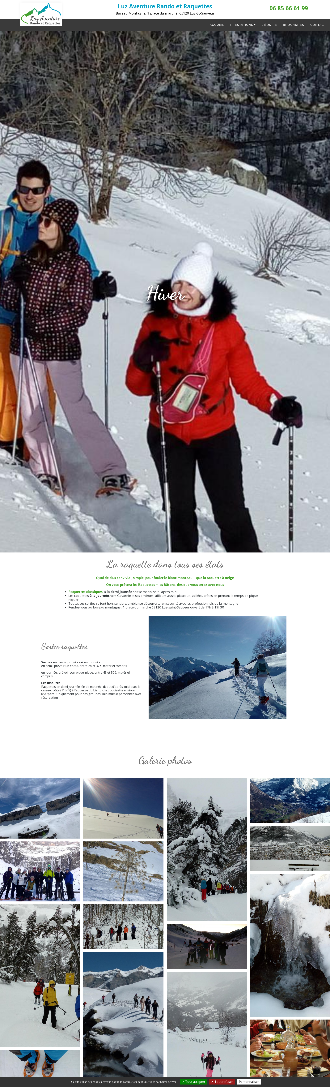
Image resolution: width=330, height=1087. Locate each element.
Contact (318, 24)
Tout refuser (223, 1082)
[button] (40, 809)
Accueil (217, 24)
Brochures (293, 24)
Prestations (241, 24)
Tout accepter (194, 1082)
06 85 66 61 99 (288, 8)
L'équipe (269, 24)
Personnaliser (249, 1082)
